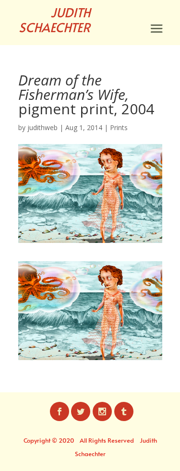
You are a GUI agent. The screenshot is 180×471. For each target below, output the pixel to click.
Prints (119, 127)
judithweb (42, 127)
